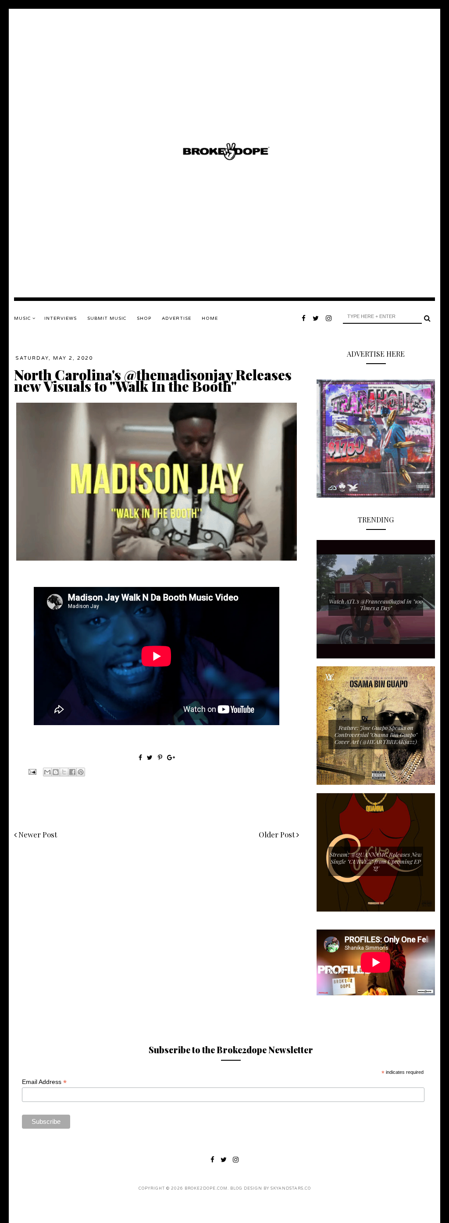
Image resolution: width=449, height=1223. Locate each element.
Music (23, 318)
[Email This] (47, 772)
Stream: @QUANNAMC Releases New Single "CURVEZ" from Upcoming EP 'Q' (376, 861)
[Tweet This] (151, 757)
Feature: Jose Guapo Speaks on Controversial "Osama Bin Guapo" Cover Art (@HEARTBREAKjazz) (376, 734)
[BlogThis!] (55, 772)
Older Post (277, 834)
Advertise (176, 318)
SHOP (144, 318)
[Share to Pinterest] (80, 772)
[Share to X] (64, 772)
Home (210, 318)
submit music (106, 318)
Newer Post (37, 834)
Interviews (60, 318)
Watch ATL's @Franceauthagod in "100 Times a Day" (376, 604)
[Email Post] (31, 771)
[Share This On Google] (171, 757)
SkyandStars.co (291, 1188)
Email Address (44, 1082)
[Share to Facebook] (72, 772)
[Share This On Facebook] (140, 757)
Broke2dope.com (206, 1188)
